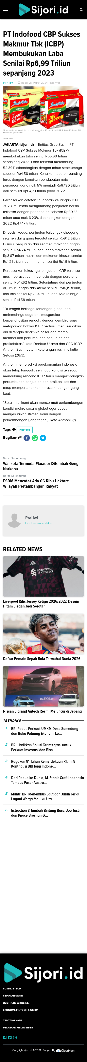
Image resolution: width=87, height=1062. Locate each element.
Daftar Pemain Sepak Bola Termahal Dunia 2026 (42, 659)
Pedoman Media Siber (18, 1027)
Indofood (24, 429)
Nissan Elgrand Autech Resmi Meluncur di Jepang (42, 711)
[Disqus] (43, 894)
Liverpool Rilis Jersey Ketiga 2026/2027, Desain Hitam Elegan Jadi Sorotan (41, 603)
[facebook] (26, 437)
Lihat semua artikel (38, 523)
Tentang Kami (12, 1020)
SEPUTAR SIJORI (13, 995)
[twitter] (43, 437)
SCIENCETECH (12, 988)
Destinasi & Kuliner (16, 1002)
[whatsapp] (35, 437)
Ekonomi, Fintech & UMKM (20, 1009)
